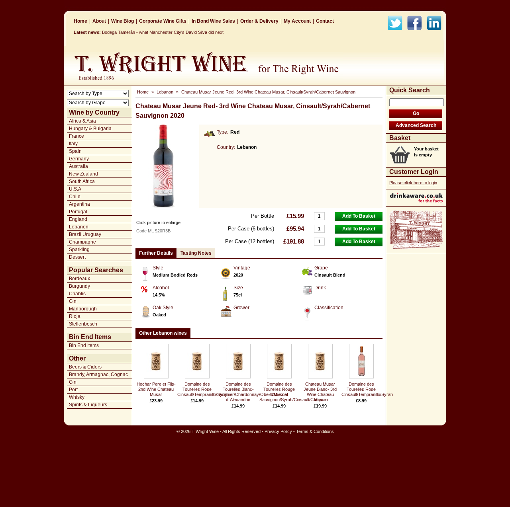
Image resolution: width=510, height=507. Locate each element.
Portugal (78, 211)
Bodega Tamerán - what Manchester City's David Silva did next (163, 32)
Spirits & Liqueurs (88, 405)
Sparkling (79, 249)
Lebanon (78, 227)
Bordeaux (79, 278)
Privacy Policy (278, 431)
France (76, 136)
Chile (74, 196)
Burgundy (79, 286)
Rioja (74, 316)
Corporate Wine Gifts (162, 21)
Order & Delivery (259, 21)
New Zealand (83, 174)
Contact (325, 21)
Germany (79, 159)
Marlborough (83, 309)
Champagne (82, 242)
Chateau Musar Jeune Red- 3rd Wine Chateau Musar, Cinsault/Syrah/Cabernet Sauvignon (268, 92)
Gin (72, 301)
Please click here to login (413, 182)
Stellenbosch (83, 324)
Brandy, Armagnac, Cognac (98, 374)
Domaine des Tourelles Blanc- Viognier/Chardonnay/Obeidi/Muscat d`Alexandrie (253, 392)
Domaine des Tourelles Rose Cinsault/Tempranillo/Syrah (203, 389)
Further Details (156, 253)
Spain (75, 151)
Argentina (79, 204)
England (78, 219)
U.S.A (75, 189)
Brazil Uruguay (85, 234)
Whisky (76, 397)
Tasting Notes (196, 253)
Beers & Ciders (85, 367)
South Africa (82, 181)
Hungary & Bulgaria (90, 128)
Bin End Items (84, 345)
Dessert (77, 257)
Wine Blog (122, 21)
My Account (297, 21)
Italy (73, 143)
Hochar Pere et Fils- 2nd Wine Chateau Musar (156, 389)
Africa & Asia (82, 121)
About (99, 21)
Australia (78, 166)
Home (80, 21)
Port (73, 389)
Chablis (77, 293)
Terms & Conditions (315, 431)
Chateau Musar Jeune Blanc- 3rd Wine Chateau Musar (320, 392)
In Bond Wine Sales (213, 21)
